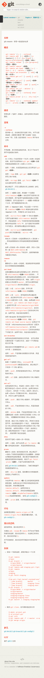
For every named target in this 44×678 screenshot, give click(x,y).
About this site (10, 661)
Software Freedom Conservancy (29, 667)
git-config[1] (32, 496)
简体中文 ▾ (37, 17)
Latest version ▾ (9, 17)
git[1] (10, 641)
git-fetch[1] (9, 189)
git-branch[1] (18, 631)
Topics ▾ (28, 17)
